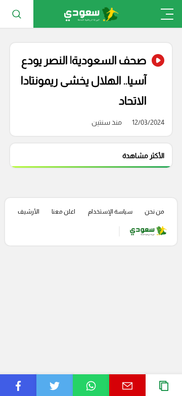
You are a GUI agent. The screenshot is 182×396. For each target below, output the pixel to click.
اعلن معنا (63, 211)
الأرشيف (28, 211)
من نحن (154, 211)
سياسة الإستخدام (110, 211)
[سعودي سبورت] (91, 14)
